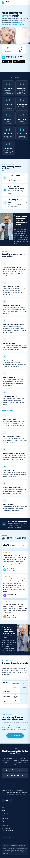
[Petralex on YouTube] (6, 800)
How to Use (5, 813)
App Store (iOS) (6, 828)
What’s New (5, 818)
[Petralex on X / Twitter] (10, 800)
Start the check (15, 735)
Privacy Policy (5, 840)
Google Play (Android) (7, 830)
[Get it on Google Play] (19, 61)
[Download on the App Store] (7, 61)
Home (3, 810)
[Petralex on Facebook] (3, 800)
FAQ (3, 815)
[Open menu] (27, 2)
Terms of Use (13, 840)
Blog (3, 821)
